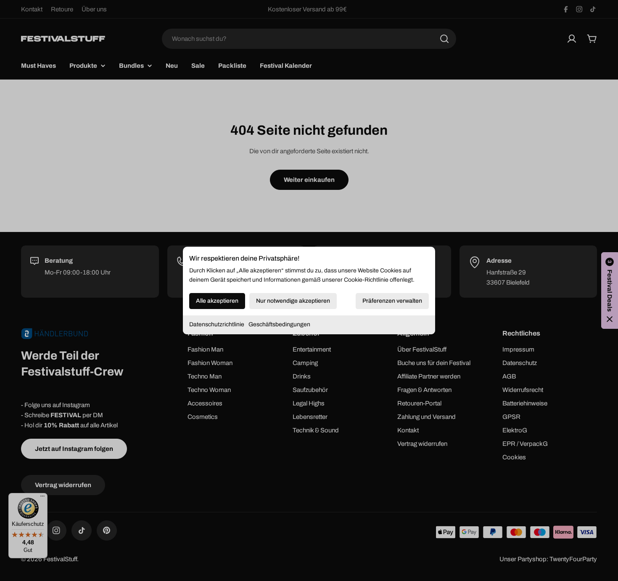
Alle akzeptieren (217, 301)
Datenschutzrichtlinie (216, 324)
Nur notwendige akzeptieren (293, 301)
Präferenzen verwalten (392, 301)
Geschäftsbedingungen (279, 324)
